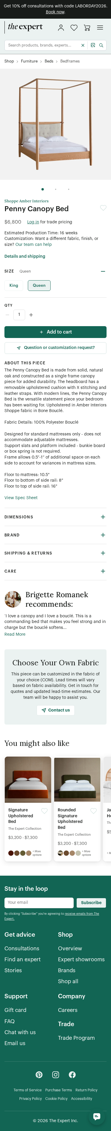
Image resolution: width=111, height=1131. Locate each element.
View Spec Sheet (21, 498)
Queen (39, 285)
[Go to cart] (87, 27)
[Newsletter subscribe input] (39, 903)
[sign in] (60, 27)
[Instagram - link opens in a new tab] (55, 1074)
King (13, 285)
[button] (74, 27)
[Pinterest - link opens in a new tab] (39, 1074)
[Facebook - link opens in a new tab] (72, 1074)
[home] (23, 27)
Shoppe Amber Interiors (26, 201)
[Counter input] (55, 315)
